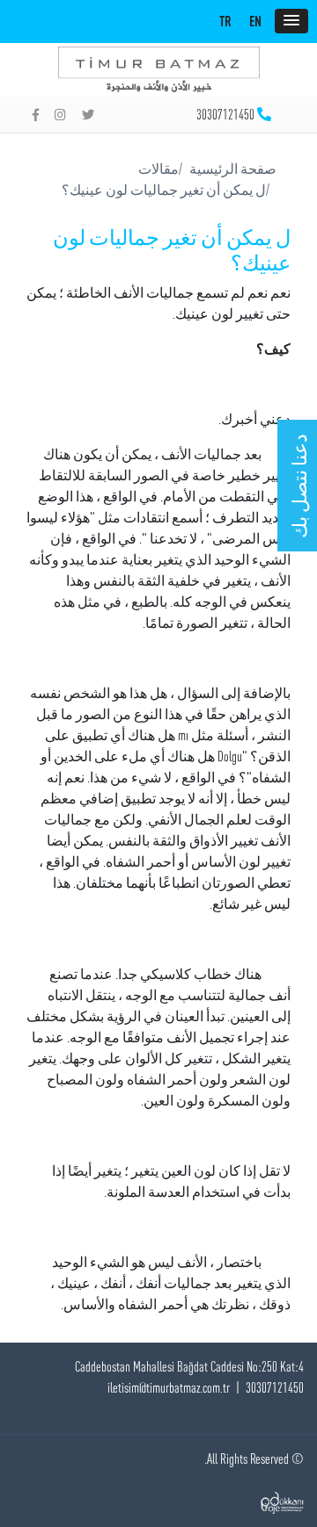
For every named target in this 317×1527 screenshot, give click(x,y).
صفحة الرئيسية (232, 168)
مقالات (158, 168)
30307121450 (225, 114)
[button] (291, 21)
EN (255, 21)
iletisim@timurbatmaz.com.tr (168, 1387)
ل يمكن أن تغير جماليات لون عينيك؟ (164, 190)
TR (225, 21)
